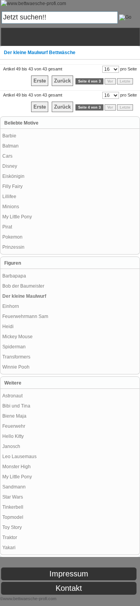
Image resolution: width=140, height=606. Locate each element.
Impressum (68, 573)
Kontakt (69, 588)
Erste (39, 81)
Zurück (62, 81)
